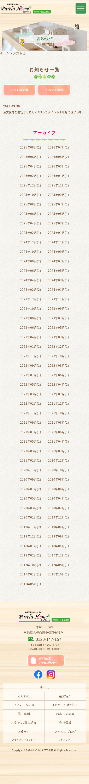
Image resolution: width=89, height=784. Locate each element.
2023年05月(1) (58, 327)
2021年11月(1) (30, 413)
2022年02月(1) (58, 394)
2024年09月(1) (58, 251)
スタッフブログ (65, 731)
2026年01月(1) (58, 176)
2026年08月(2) (30, 147)
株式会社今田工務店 (42, 750)
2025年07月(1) (58, 204)
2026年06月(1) (30, 157)
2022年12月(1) (58, 346)
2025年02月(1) (30, 232)
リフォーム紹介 (24, 705)
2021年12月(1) (58, 403)
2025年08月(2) (30, 204)
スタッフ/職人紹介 (23, 722)
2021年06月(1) (58, 432)
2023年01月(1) (30, 346)
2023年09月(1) (58, 308)
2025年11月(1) (58, 185)
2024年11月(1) (58, 242)
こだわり (24, 696)
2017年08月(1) (58, 565)
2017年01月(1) (30, 574)
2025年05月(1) (58, 213)
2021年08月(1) (58, 422)
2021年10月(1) (58, 413)
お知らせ (24, 731)
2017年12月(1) (58, 555)
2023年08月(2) (30, 318)
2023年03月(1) (58, 337)
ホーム (4, 53)
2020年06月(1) (58, 489)
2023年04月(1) (30, 337)
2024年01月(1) (58, 289)
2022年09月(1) (30, 365)
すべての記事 (19, 90)
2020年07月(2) (30, 489)
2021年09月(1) (30, 422)
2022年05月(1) (30, 384)
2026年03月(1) (58, 166)
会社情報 (65, 722)
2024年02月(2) (30, 289)
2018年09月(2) (58, 536)
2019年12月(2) (58, 517)
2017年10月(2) (30, 565)
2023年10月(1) (30, 308)
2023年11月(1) (58, 299)
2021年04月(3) (58, 441)
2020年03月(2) (30, 508)
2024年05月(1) (58, 270)
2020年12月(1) (58, 460)
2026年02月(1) (30, 176)
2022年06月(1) (58, 375)
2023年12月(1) (30, 299)
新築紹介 (65, 696)
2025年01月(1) (58, 232)
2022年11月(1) (30, 356)
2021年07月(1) (30, 432)
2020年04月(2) (58, 498)
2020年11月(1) (30, 470)
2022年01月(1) (30, 403)
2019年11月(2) (30, 527)
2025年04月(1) (30, 223)
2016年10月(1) (58, 574)
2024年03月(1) (58, 280)
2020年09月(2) (30, 479)
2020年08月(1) (58, 479)
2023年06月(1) (30, 327)
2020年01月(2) (30, 517)
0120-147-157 (48, 639)
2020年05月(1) (30, 498)
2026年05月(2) (58, 157)
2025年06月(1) (30, 213)
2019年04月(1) (58, 527)
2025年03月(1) (58, 223)
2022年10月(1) (58, 356)
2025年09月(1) (58, 195)
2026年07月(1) (58, 147)
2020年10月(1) (58, 470)
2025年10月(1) (30, 195)
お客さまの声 (65, 714)
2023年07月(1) (58, 318)
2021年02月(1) (58, 451)
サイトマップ (65, 739)
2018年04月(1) (58, 546)
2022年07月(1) (30, 375)
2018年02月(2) (30, 555)
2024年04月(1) (30, 280)
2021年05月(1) (30, 441)
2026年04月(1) (30, 166)
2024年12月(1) (30, 242)
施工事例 (24, 714)
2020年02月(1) (58, 508)
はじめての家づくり (65, 705)
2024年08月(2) (30, 261)
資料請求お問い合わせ (48, 660)
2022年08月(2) (58, 365)
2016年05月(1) (30, 584)
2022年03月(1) (30, 394)
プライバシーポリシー (24, 739)
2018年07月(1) (30, 546)
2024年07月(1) (58, 261)
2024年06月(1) (30, 270)
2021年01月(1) (30, 460)
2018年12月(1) (30, 536)
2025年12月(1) (30, 185)
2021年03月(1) (30, 451)
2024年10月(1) (30, 251)
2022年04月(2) (58, 384)
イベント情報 (54, 90)
